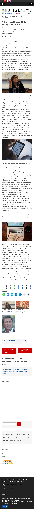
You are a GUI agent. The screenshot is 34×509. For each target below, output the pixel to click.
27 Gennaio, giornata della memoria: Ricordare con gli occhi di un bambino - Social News (16, 371)
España (5, 1)
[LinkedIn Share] (22, 287)
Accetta (5, 506)
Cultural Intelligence (11, 340)
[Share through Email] (10, 287)
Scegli (3, 453)
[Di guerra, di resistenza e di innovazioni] (22, 305)
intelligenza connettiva (15, 343)
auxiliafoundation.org (8, 486)
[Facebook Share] (30, 287)
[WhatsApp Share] (14, 287)
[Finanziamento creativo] (8, 323)
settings (15, 503)
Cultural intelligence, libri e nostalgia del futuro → (25, 350)
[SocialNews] (17, 10)
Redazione (4, 496)
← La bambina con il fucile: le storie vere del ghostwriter (8, 351)
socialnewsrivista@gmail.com (14, 489)
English (10, 1)
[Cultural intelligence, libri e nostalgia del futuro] (8, 305)
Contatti (4, 494)
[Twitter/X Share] (26, 287)
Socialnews (6, 27)
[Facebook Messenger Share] (18, 287)
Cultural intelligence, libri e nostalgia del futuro (7, 311)
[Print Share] (6, 287)
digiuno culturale (22, 340)
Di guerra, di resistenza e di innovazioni (20, 311)
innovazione (5, 343)
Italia (8, 1)
